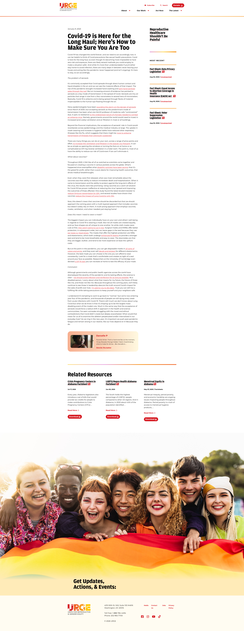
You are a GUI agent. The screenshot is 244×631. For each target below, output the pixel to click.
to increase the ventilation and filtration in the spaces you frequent (101, 144)
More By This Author (103, 348)
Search (165, 5)
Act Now (159, 11)
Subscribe (150, 5)
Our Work (141, 11)
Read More (72, 410)
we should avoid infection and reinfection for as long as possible (101, 278)
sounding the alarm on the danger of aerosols (116, 107)
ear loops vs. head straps (78, 233)
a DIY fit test (80, 262)
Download (74, 417)
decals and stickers (107, 251)
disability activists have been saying (112, 167)
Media (146, 605)
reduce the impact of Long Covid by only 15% (95, 196)
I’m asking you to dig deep (103, 288)
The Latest (174, 11)
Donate (176, 5)
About (124, 11)
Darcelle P (102, 335)
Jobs (164, 605)
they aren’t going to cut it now (91, 228)
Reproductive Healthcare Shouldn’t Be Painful (159, 34)
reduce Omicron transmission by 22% (84, 193)
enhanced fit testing (110, 235)
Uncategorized (166, 77)
